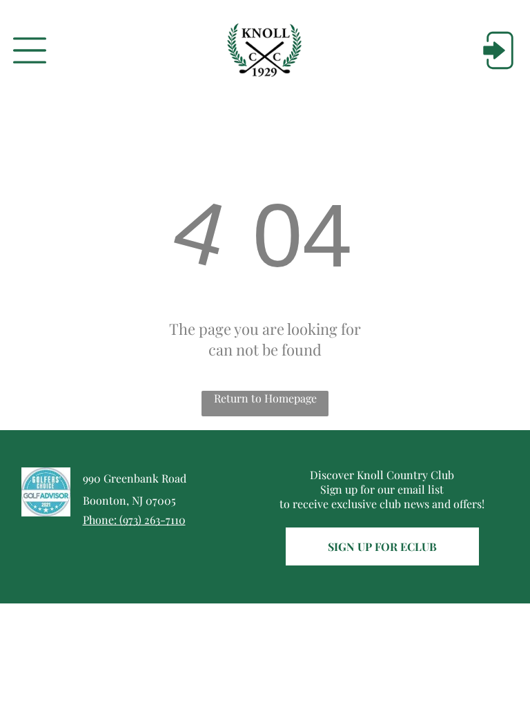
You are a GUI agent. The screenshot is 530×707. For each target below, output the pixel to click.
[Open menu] (29, 50)
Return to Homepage (265, 398)
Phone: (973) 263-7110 (134, 519)
